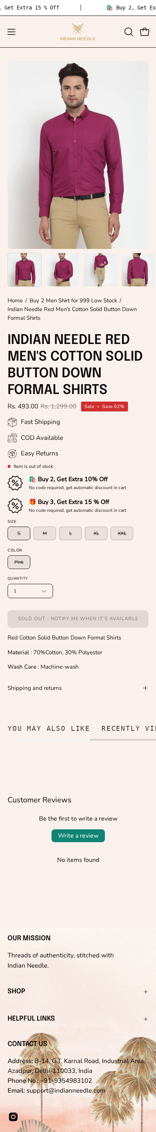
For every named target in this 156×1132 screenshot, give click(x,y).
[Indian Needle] (78, 32)
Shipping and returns (35, 688)
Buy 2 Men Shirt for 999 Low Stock (73, 300)
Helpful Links (31, 1018)
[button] (128, 32)
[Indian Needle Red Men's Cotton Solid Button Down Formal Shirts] (25, 270)
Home (15, 300)
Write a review (78, 836)
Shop (16, 991)
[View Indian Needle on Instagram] (13, 1117)
